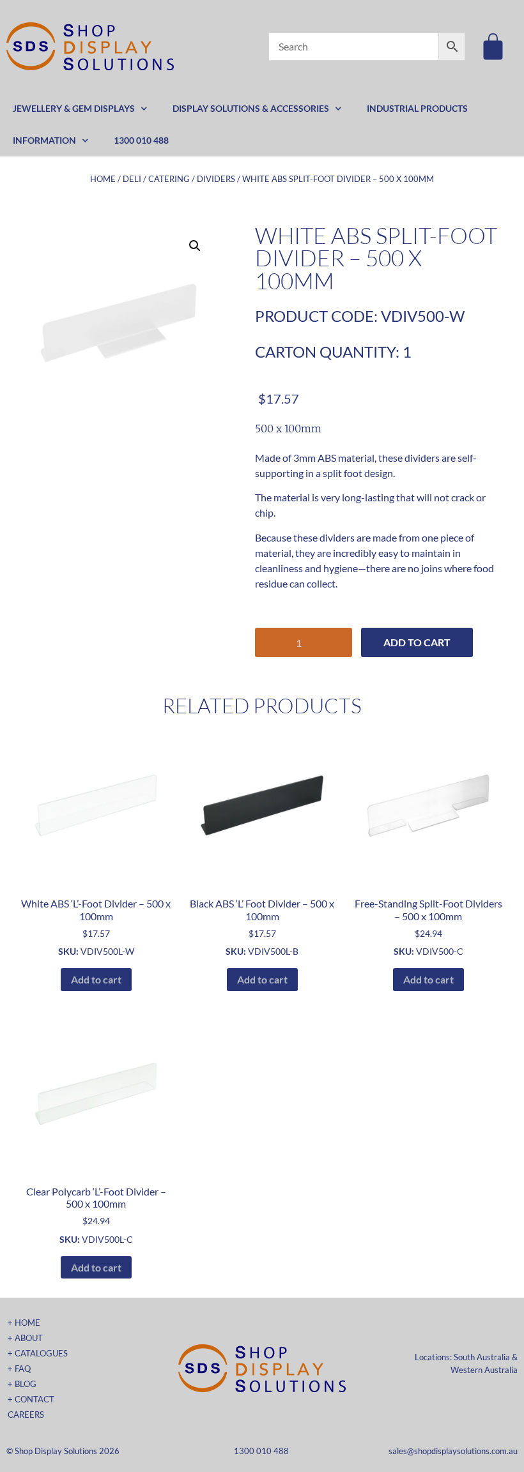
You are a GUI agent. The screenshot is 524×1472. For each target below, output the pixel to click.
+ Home (24, 1322)
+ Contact (31, 1399)
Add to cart (417, 642)
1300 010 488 (141, 140)
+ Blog (22, 1384)
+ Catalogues (38, 1353)
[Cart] (493, 46)
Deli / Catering (156, 179)
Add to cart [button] (96, 979)
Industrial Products (417, 108)
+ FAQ (19, 1368)
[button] (194, 245)
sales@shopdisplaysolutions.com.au (453, 1451)
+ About (25, 1338)
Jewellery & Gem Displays (74, 108)
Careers (26, 1414)
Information (44, 140)
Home (103, 179)
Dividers (216, 179)
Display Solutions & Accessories (251, 108)
